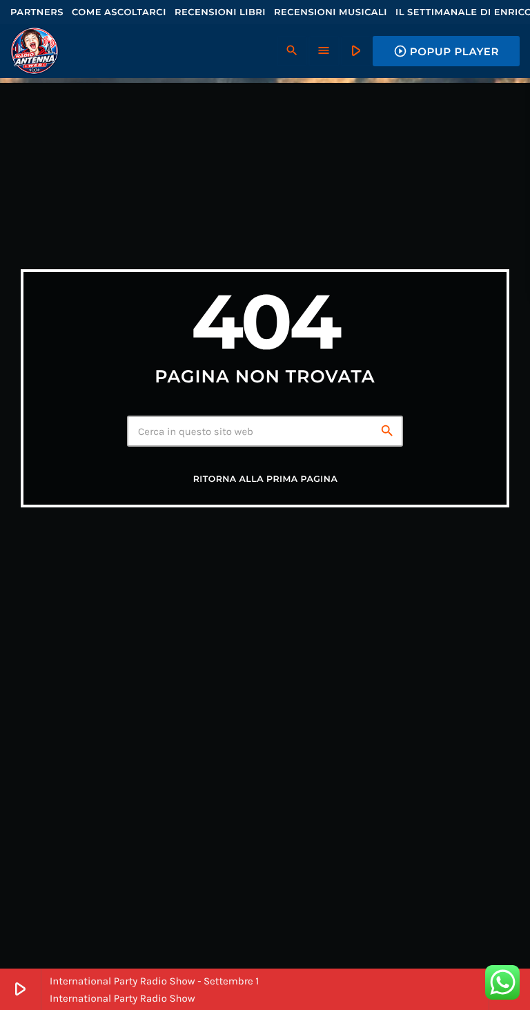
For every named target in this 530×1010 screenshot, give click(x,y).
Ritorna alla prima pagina (265, 479)
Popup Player (446, 51)
